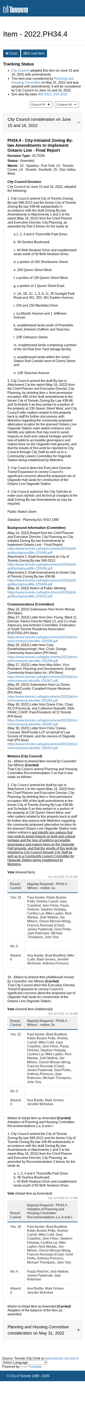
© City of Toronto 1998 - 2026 (28, 1376)
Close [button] (13, 53)
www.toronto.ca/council (62, 1358)
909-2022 (45, 94)
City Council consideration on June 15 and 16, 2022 (39, 122)
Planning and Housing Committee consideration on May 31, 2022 (38, 1330)
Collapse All (63, 104)
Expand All (37, 104)
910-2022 (60, 94)
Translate (35, 1366)
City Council (20, 70)
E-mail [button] (35, 53)
